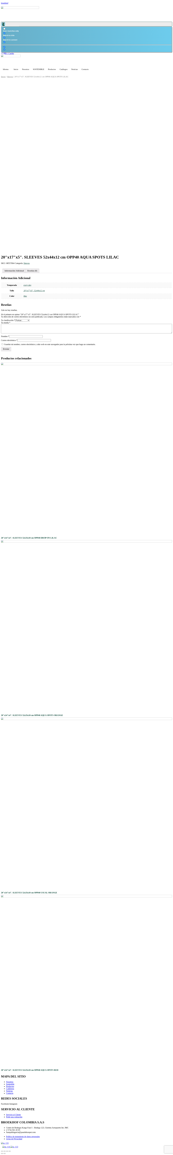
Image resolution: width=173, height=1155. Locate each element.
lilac (25, 296)
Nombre (5, 336)
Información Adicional (14, 271)
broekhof (4, 3)
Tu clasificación (8, 320)
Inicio (16, 69)
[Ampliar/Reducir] (10, 1151)
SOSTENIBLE (38, 69)
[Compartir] (5, 1151)
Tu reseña (5, 323)
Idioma (5, 69)
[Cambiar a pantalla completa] (7, 1151)
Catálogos (64, 69)
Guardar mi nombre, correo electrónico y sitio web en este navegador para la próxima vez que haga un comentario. (49, 344)
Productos (52, 69)
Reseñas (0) (32, 271)
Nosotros (25, 69)
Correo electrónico (9, 340)
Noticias (74, 69)
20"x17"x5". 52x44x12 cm (34, 291)
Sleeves (10, 77)
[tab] (14, 271)
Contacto (85, 69)
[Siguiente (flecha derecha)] (5, 1153)
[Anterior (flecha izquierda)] (2, 1153)
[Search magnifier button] (3, 24)
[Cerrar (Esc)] (2, 1151)
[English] (6, 1147)
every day (27, 285)
